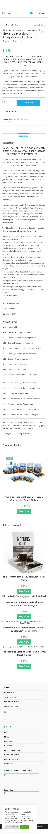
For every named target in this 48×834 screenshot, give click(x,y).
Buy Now (28, 103)
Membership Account (12, 750)
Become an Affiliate (11, 755)
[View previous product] (4, 25)
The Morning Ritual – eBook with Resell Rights (24, 578)
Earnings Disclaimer (11, 702)
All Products (8, 732)
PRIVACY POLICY (12, 827)
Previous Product (12, 25)
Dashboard (8, 746)
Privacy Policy (9, 693)
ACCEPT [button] (24, 827)
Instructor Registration (12, 759)
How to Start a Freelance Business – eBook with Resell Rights (24, 604)
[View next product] (44, 25)
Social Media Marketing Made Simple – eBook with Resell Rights (24, 629)
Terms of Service (10, 697)
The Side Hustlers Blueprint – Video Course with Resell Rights (24, 498)
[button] (42, 31)
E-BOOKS (9, 122)
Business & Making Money (19, 119)
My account (8, 737)
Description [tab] (24, 136)
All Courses (8, 741)
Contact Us (8, 764)
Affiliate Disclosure (11, 706)
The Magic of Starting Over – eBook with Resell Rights (24, 653)
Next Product (37, 25)
